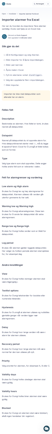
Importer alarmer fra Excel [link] (29, 14)
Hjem (4, 14)
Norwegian (40, 4)
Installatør (12, 14)
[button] (47, 429)
